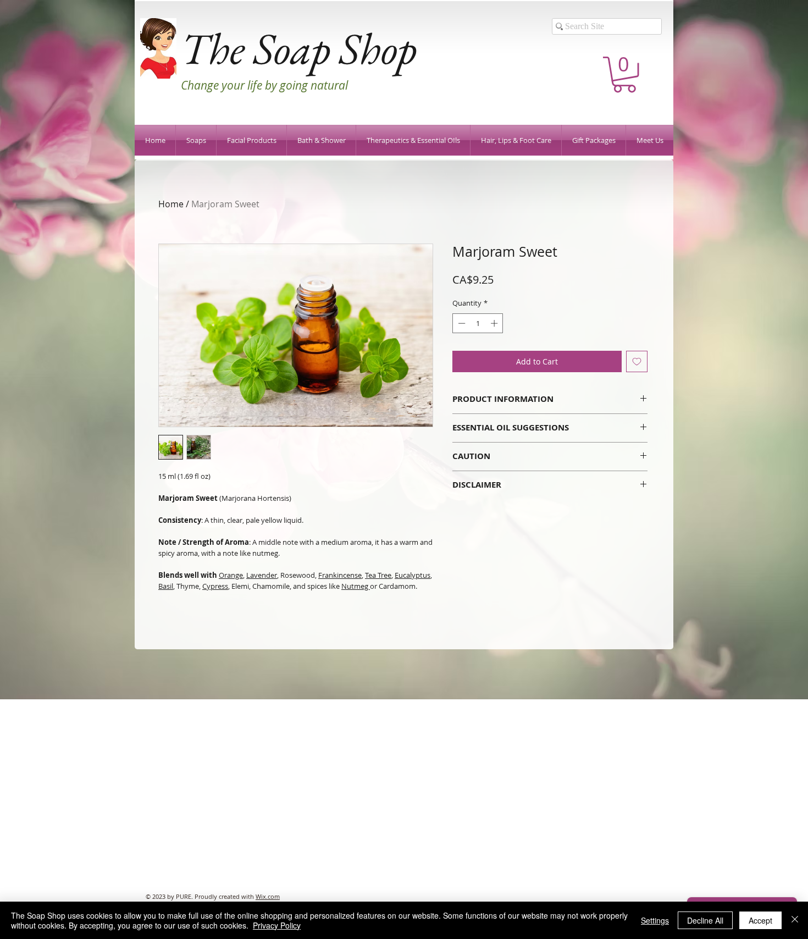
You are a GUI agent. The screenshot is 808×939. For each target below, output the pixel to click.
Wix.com (268, 896)
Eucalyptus (412, 575)
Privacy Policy (277, 925)
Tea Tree (378, 575)
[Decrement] (460, 323)
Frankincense (340, 575)
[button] (624, 74)
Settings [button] (655, 920)
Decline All (705, 920)
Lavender (261, 575)
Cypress (215, 586)
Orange (231, 575)
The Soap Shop (299, 48)
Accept (760, 920)
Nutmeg (355, 586)
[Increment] (495, 323)
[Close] (794, 920)
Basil (165, 586)
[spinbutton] (478, 323)
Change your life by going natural (264, 85)
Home (171, 204)
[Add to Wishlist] (636, 361)
